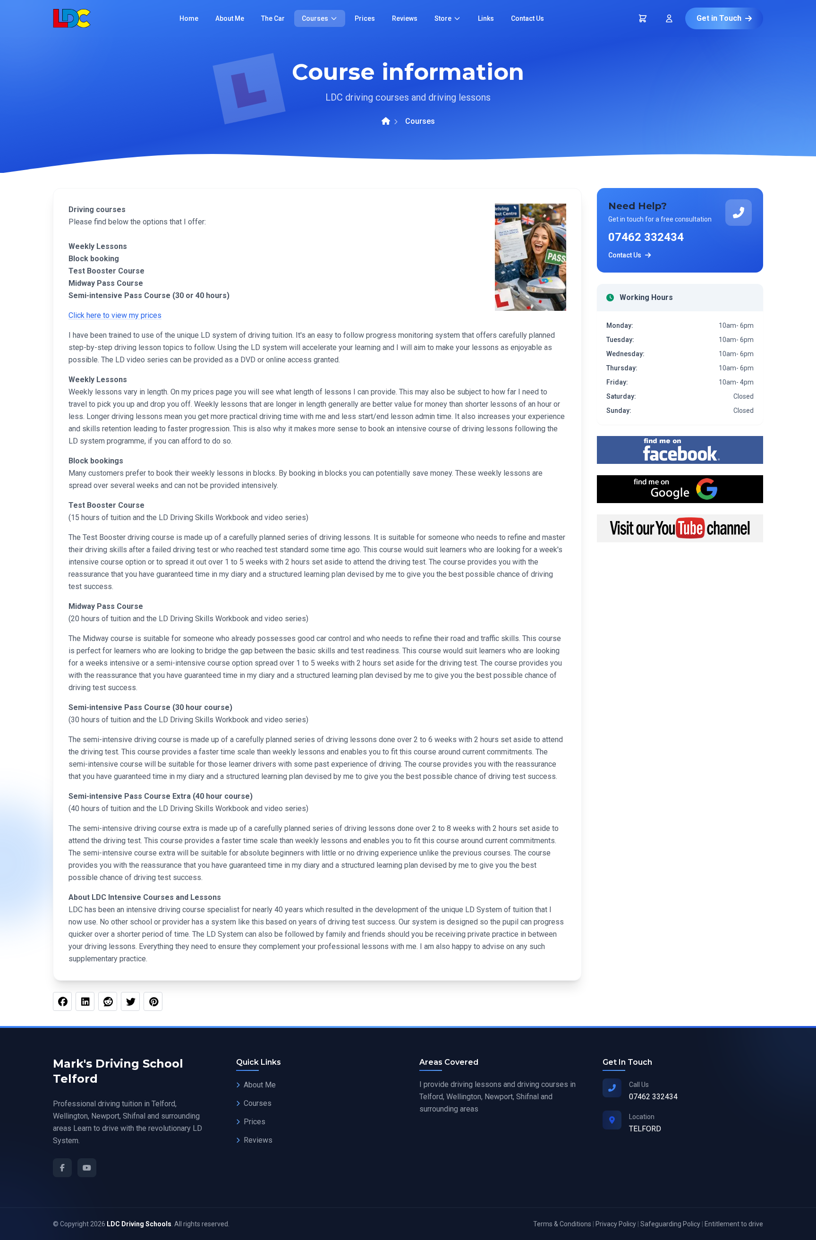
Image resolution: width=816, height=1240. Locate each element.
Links (486, 18)
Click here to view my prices (115, 315)
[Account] (669, 18)
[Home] (386, 121)
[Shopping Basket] (642, 18)
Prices (365, 18)
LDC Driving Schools (139, 1224)
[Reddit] (107, 1001)
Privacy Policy (615, 1224)
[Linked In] (85, 1001)
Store (442, 18)
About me (229, 18)
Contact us (527, 18)
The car (273, 18)
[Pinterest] (153, 1001)
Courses (315, 18)
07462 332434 (646, 237)
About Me (260, 1084)
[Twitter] (130, 1001)
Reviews (404, 18)
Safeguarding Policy (670, 1224)
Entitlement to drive (734, 1224)
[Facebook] (62, 1001)
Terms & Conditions (562, 1224)
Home (188, 18)
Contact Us (624, 255)
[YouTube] (86, 1167)
